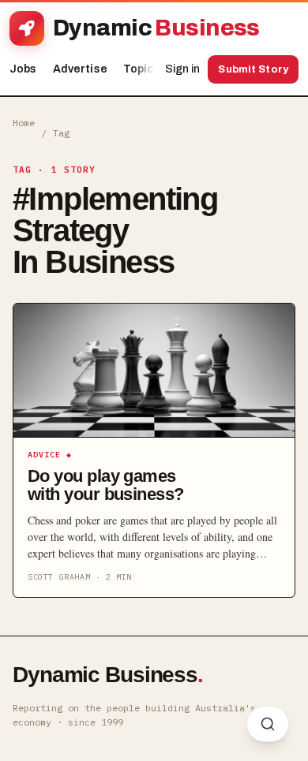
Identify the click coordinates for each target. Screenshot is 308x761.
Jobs (23, 69)
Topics (145, 69)
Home (24, 123)
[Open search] (267, 724)
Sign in (182, 69)
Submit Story (253, 69)
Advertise (80, 69)
